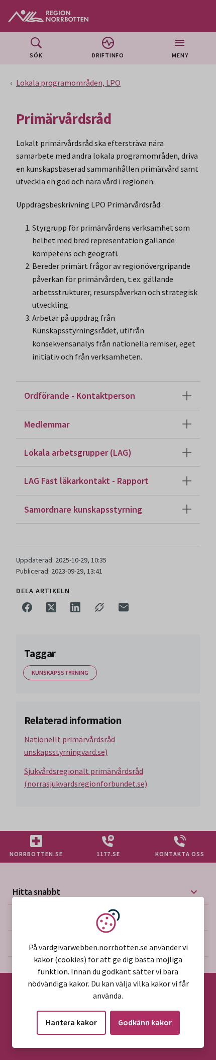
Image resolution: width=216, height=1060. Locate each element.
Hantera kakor (71, 1022)
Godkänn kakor (145, 1022)
